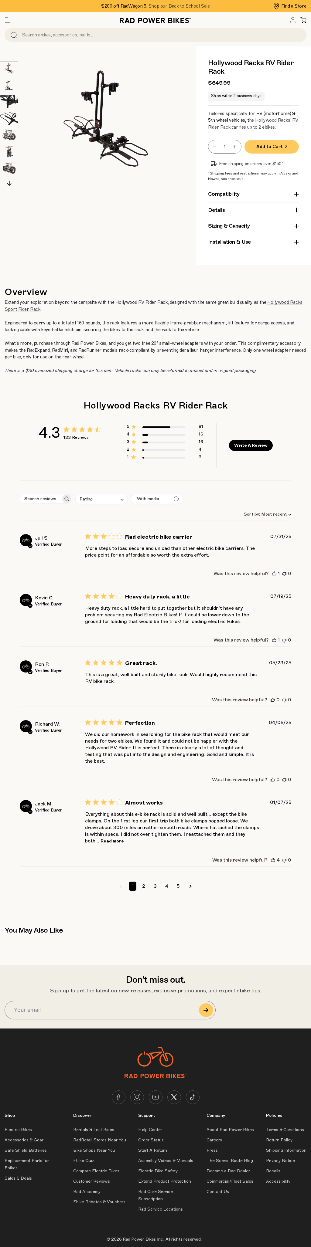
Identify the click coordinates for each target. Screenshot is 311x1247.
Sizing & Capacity (229, 225)
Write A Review (251, 445)
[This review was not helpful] (284, 574)
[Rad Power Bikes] (155, 20)
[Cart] (303, 20)
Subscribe (206, 1010)
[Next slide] (9, 183)
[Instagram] (137, 1097)
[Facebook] (118, 1097)
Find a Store (293, 6)
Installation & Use (229, 242)
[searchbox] (40, 498)
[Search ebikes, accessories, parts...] (14, 35)
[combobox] (265, 514)
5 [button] (178, 886)
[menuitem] (293, 20)
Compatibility (224, 194)
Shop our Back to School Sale (179, 6)
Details (216, 210)
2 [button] (143, 886)
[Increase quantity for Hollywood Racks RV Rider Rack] (236, 146)
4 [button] (166, 886)
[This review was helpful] (274, 574)
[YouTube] (155, 1097)
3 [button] (155, 886)
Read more (112, 841)
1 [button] (133, 886)
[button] (8, 20)
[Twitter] (174, 1097)
